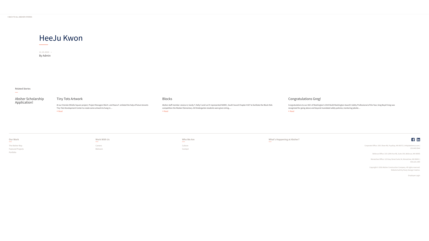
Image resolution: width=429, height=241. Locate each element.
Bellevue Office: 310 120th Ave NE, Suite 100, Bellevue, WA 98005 (396, 154)
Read (60, 111)
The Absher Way (15, 145)
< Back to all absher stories (19, 17)
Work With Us (102, 139)
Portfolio (12, 152)
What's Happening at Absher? (284, 139)
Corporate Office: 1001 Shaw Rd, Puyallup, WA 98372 (384, 145)
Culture (185, 145)
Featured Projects (16, 149)
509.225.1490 (415, 162)
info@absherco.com (411, 145)
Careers (99, 145)
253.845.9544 (415, 148)
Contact (185, 149)
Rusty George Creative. (411, 170)
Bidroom (99, 149)
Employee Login (414, 175)
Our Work (14, 139)
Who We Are (188, 139)
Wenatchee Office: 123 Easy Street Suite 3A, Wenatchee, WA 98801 (395, 159)
